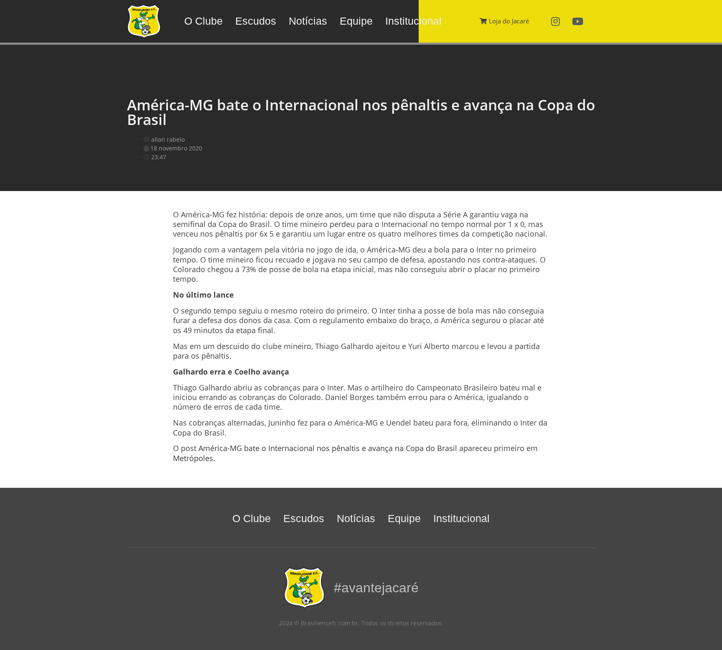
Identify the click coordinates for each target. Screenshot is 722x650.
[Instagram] (556, 21)
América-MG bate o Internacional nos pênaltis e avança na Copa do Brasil (327, 448)
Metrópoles (193, 458)
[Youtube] (578, 21)
